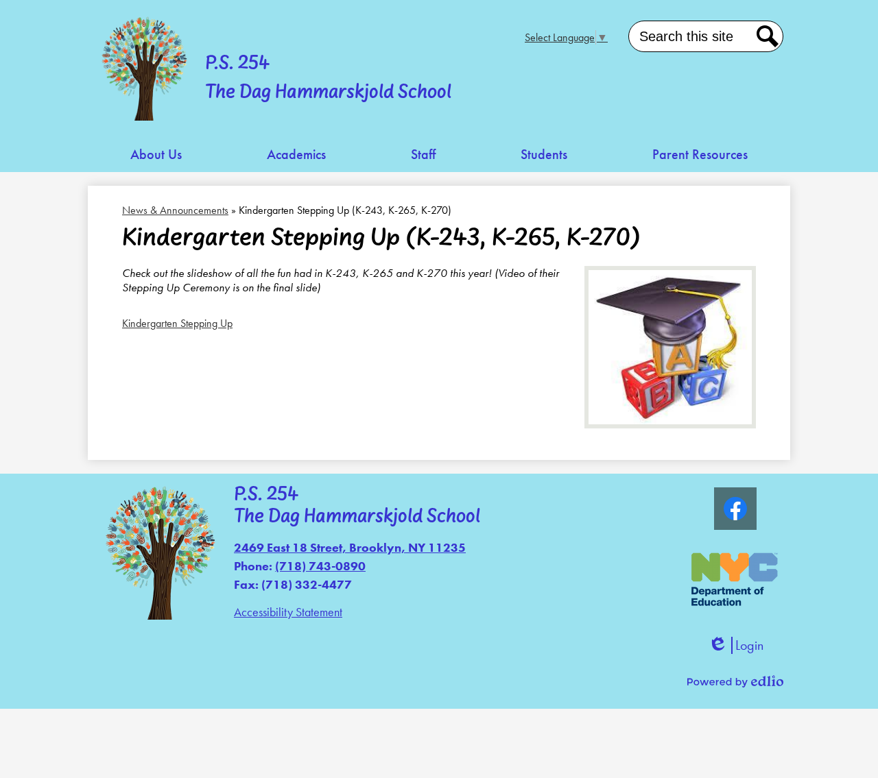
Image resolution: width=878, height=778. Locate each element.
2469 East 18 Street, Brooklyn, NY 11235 (350, 547)
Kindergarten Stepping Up (177, 323)
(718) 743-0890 (320, 566)
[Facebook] (735, 508)
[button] (156, 155)
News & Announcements (175, 210)
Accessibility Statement (288, 612)
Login (735, 645)
